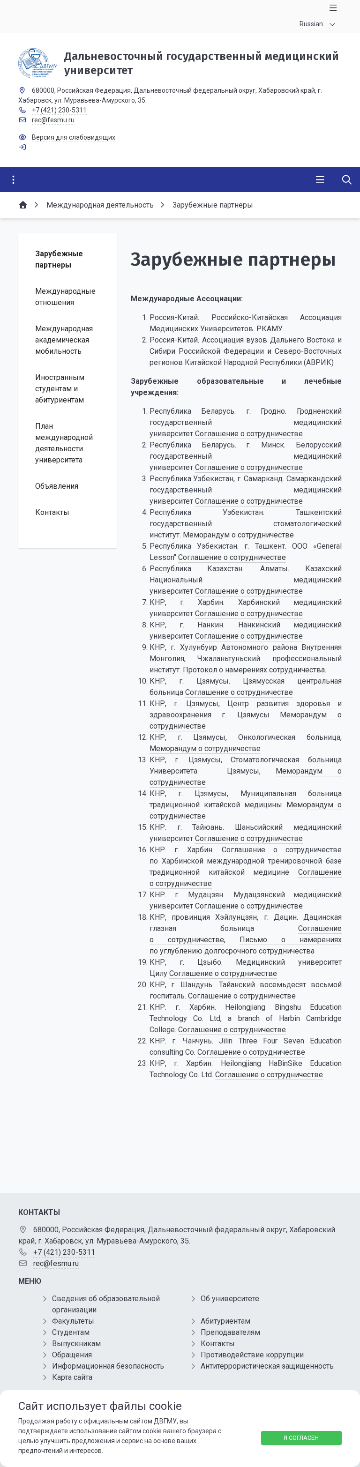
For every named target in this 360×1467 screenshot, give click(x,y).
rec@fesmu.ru (53, 120)
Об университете (230, 1298)
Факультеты (73, 1321)
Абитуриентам (225, 1321)
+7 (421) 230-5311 (59, 110)
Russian (311, 24)
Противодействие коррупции (252, 1354)
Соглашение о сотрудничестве (249, 433)
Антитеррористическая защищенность (267, 1366)
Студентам (71, 1332)
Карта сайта (72, 1377)
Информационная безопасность (108, 1366)
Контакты (218, 1343)
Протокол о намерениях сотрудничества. (254, 669)
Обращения (72, 1354)
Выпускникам (76, 1343)
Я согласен (301, 1437)
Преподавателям (230, 1332)
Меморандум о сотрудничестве (238, 534)
